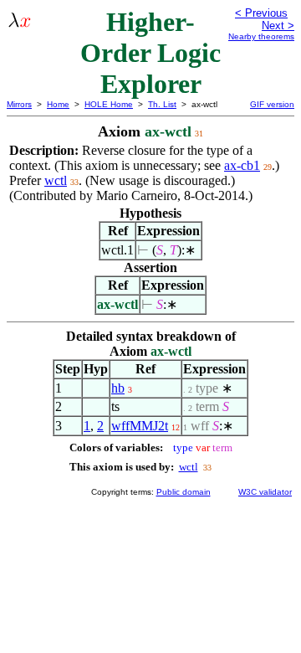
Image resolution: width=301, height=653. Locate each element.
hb (118, 388)
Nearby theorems (261, 36)
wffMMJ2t (139, 426)
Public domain (183, 491)
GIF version (272, 104)
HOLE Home (108, 104)
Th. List (162, 104)
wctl (55, 180)
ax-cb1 (242, 165)
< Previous (261, 13)
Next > (278, 25)
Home (58, 104)
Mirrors (19, 104)
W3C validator (265, 491)
